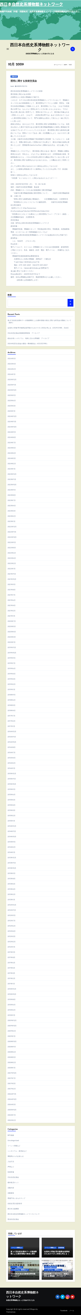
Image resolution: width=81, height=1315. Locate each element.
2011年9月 (11, 952)
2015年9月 (11, 789)
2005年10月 (12, 1110)
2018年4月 (12, 710)
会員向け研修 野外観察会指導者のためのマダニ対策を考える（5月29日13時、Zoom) (38, 328)
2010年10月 (12, 994)
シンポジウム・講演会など (17, 1151)
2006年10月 (12, 1099)
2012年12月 (12, 905)
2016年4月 (12, 758)
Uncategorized (13, 1140)
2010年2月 (12, 1010)
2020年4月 (12, 632)
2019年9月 (12, 658)
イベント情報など (14, 1146)
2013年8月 (11, 879)
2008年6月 (12, 1052)
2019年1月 (11, 689)
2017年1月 (11, 726)
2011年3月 (11, 973)
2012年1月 (11, 947)
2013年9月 (11, 873)
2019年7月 (11, 663)
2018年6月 (12, 700)
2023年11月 (12, 479)
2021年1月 (11, 616)
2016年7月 (11, 752)
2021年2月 (12, 611)
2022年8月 (12, 548)
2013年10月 (12, 868)
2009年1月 (12, 1036)
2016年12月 (12, 731)
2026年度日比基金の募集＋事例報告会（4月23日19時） (28, 344)
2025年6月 (12, 401)
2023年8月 (12, 495)
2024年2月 (12, 464)
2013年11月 (12, 863)
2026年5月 (12, 359)
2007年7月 (12, 1078)
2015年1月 (11, 821)
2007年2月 (12, 1089)
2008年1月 (12, 1068)
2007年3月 (12, 1083)
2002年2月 (12, 1120)
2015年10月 (12, 784)
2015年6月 (11, 795)
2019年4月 (12, 674)
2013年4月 (11, 889)
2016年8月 (12, 747)
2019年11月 (12, 647)
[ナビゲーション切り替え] (7, 49)
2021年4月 (12, 605)
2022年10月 (12, 537)
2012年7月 (11, 921)
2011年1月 (11, 984)
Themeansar (10, 1312)
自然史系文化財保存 (15, 1203)
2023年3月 (12, 511)
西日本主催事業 (13, 1209)
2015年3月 (11, 810)
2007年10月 (12, 1073)
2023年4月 (12, 506)
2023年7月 (12, 500)
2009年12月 (12, 1020)
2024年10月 (12, 427)
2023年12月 (12, 474)
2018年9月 (12, 695)
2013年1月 (11, 900)
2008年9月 (12, 1047)
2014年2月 (12, 847)
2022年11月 (12, 532)
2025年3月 (12, 406)
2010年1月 (11, 1015)
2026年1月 (12, 374)
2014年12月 (12, 826)
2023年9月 (12, 490)
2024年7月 (12, 443)
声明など (11, 1167)
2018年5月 (11, 705)
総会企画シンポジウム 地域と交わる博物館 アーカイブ (28, 338)
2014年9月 (12, 842)
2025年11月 (12, 385)
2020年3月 (12, 637)
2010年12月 (12, 989)
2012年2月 (12, 942)
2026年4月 (12, 364)
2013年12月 (12, 858)
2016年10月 (12, 742)
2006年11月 (12, 1094)
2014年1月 (11, 852)
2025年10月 (12, 390)
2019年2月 (12, 684)
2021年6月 (12, 600)
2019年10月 (12, 653)
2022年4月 (12, 558)
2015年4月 (11, 805)
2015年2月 (11, 816)
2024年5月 (12, 448)
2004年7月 (12, 1115)
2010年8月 (12, 999)
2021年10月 (12, 579)
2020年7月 (12, 621)
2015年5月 (11, 800)
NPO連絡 (11, 1135)
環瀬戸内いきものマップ (16, 1198)
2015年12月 (12, 774)
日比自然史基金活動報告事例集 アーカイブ (24, 333)
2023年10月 (12, 485)
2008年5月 (12, 1057)
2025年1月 (11, 411)
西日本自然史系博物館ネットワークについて (24, 1214)
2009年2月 (12, 1031)
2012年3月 (11, 936)
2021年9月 (12, 584)
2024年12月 (12, 416)
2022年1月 (12, 569)
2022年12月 (12, 527)
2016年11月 (12, 737)
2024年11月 (12, 422)
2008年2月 (12, 1062)
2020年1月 (12, 642)
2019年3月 (11, 679)
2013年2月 (11, 894)
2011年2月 (11, 978)
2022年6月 (12, 553)
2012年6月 (12, 926)
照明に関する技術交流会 (24, 81)
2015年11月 (12, 779)
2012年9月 (12, 915)
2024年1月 (12, 469)
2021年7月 (11, 595)
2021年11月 (12, 574)
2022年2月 (12, 563)
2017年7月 (11, 716)
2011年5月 (11, 968)
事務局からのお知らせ (16, 1156)
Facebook (63, 1311)
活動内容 (14, 76)
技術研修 (11, 1172)
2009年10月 (12, 1026)
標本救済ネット (13, 1182)
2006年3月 (12, 1104)
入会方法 (11, 1161)
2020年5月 (12, 626)
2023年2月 (12, 516)
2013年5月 (11, 884)
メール (71, 1311)
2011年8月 (11, 957)
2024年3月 (12, 458)
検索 (10, 295)
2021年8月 (12, 590)
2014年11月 (12, 831)
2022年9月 (12, 542)
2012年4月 (12, 931)
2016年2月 (12, 763)
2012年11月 (12, 910)
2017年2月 (11, 721)
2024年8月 (12, 437)
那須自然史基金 (13, 1219)
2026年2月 (12, 369)
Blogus (33, 1309)
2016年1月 (11, 768)
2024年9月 (12, 432)
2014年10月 (12, 837)
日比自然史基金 (13, 1177)
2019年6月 (12, 668)
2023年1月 (11, 521)
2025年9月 (12, 395)
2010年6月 (12, 1005)
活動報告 (11, 1193)
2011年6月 (11, 963)
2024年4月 (12, 453)
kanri (12, 86)
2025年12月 (12, 380)
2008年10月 (12, 1041)
